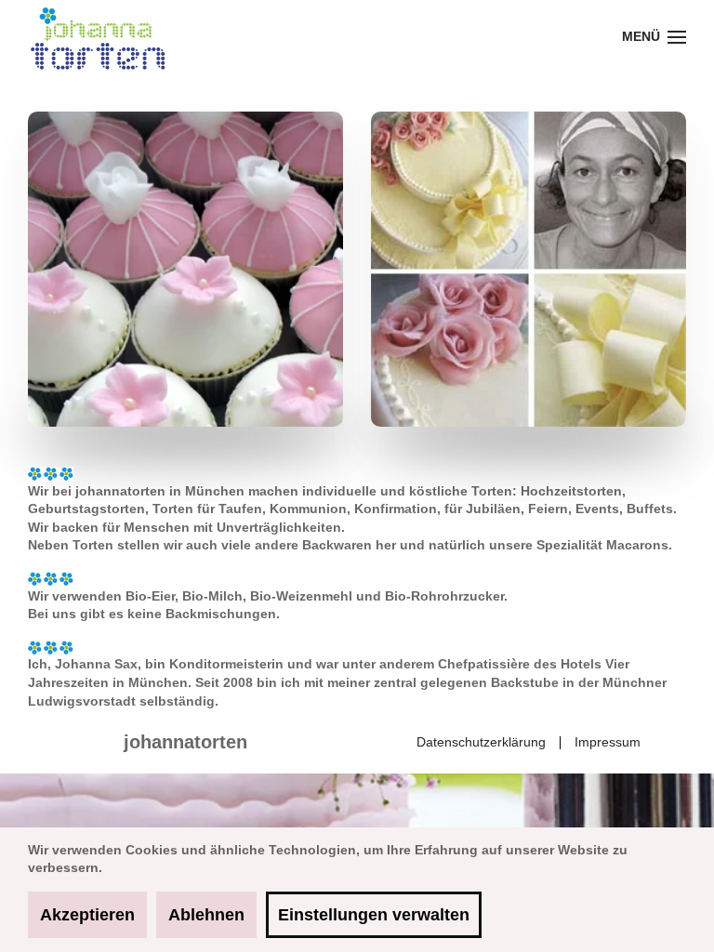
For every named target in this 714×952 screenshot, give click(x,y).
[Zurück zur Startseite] (97, 37)
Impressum (608, 741)
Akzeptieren (87, 915)
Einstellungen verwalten (373, 915)
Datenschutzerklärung (481, 741)
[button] (654, 37)
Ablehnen (206, 915)
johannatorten (185, 742)
